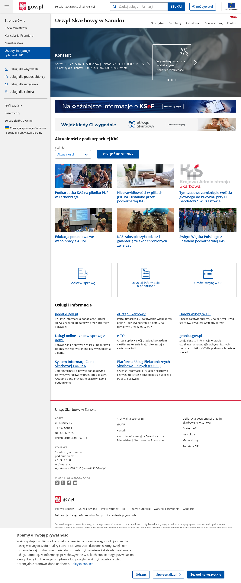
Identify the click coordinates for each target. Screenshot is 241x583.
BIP (124, 509)
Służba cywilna (88, 509)
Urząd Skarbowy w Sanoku (89, 20)
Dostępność (190, 428)
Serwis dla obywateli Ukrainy (25, 130)
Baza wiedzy (12, 113)
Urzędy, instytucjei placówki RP (17, 53)
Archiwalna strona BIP (130, 418)
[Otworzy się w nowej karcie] (57, 482)
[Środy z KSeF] (146, 106)
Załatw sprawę (213, 23)
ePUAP (121, 424)
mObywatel (204, 7)
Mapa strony (190, 440)
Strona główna (19, 20)
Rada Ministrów (16, 28)
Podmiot (69, 147)
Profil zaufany (13, 105)
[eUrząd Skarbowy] (146, 124)
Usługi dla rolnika (21, 92)
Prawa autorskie (140, 509)
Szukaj (176, 7)
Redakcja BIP (191, 446)
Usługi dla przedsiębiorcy (27, 77)
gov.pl (68, 499)
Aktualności (193, 23)
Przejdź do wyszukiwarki (170, 65)
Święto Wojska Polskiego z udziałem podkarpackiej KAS (202, 239)
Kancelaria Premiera (19, 36)
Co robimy (175, 23)
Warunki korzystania (166, 509)
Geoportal (189, 509)
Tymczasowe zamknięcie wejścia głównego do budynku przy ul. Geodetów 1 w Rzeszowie (205, 197)
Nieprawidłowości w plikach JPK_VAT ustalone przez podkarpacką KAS (139, 197)
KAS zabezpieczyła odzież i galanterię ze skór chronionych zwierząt (142, 241)
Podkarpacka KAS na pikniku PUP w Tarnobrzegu (81, 195)
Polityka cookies (65, 509)
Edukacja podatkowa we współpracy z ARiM (74, 239)
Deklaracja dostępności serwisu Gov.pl (79, 515)
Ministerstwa (14, 43)
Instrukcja (189, 434)
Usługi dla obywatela (24, 69)
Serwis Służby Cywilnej (19, 120)
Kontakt (232, 23)
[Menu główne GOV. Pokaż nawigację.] (6, 6)
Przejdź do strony (118, 154)
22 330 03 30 (63, 460)
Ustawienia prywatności (122, 515)
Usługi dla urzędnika (23, 84)
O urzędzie (158, 23)
